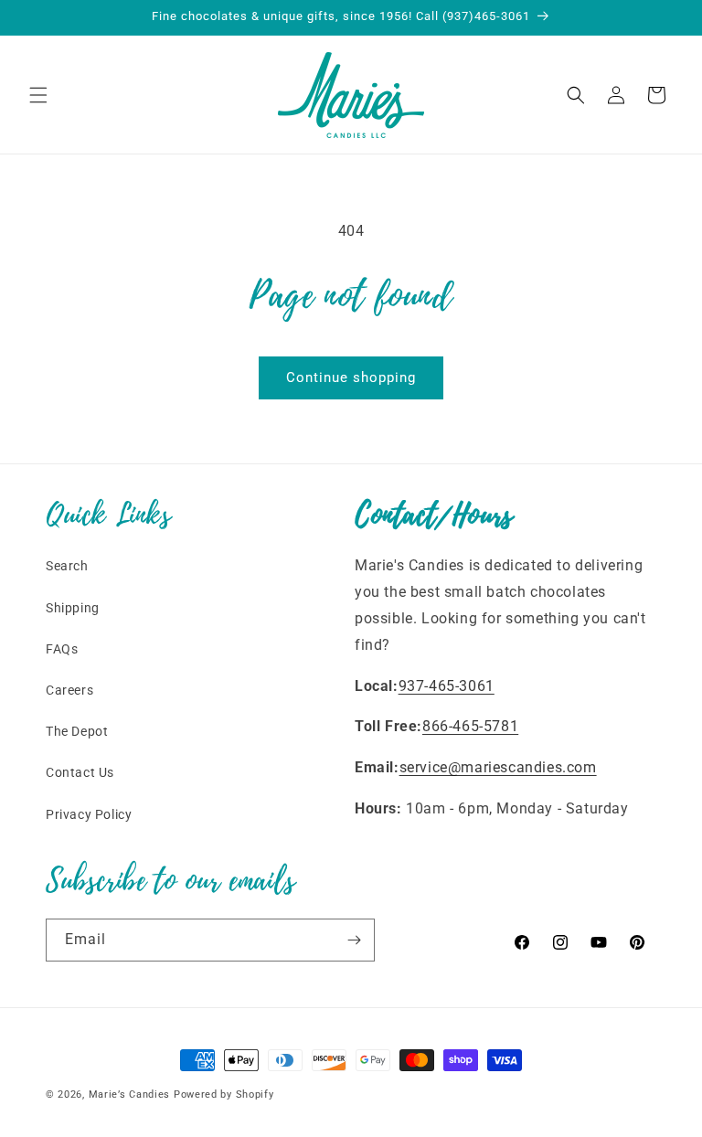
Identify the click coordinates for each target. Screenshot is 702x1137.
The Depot (77, 731)
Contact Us (80, 772)
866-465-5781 (470, 726)
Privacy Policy (89, 814)
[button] (38, 95)
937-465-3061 (447, 686)
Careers (69, 690)
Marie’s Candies (130, 1094)
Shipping (73, 607)
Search (67, 565)
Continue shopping (351, 377)
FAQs (62, 649)
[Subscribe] (354, 940)
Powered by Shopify (224, 1094)
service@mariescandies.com (498, 767)
